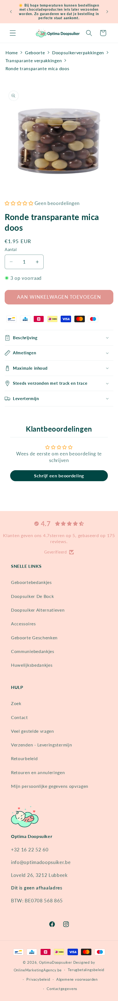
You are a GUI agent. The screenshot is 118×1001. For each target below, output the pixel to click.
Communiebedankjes (32, 651)
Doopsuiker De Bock (32, 596)
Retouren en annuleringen (38, 772)
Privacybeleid (38, 979)
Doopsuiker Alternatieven (38, 609)
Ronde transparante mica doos (37, 68)
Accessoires (23, 623)
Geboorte (35, 52)
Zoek (16, 703)
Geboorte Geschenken (34, 637)
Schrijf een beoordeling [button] (59, 475)
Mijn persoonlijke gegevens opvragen (49, 786)
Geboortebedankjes (31, 582)
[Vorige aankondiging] (11, 12)
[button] (13, 33)
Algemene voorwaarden (77, 979)
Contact (19, 717)
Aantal (11, 249)
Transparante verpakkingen (33, 60)
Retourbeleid (24, 758)
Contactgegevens (62, 989)
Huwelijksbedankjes (31, 665)
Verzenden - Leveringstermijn (41, 744)
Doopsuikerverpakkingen (78, 52)
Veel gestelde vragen (32, 731)
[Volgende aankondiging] (107, 12)
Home (11, 52)
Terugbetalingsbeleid (86, 970)
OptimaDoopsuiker (55, 962)
